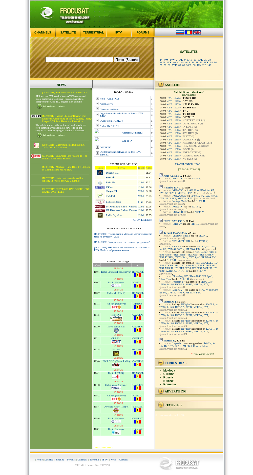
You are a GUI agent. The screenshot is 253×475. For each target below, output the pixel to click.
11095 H (171, 260)
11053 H (184, 279)
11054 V (201, 271)
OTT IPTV (105, 147)
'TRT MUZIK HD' (181, 241)
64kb (140, 202)
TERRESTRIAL (93, 32)
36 (162, 62)
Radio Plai (116, 314)
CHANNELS (42, 32)
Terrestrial (94, 459)
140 (209, 65)
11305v (177, 120)
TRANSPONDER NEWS (188, 164)
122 (204, 65)
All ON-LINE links (142, 220)
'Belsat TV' (177, 178)
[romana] (188, 33)
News (113, 459)
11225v (177, 98)
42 (178, 62)
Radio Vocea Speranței (116, 385)
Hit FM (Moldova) (116, 303)
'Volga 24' (177, 223)
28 (209, 59)
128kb (141, 182)
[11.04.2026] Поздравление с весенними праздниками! (122, 242)
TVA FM (110, 196)
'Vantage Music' (180, 201)
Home (39, 459)
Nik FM (116, 349)
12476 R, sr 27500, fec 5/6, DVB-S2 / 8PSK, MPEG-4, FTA (188, 305)
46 (187, 62)
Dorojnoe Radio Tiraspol (116, 406)
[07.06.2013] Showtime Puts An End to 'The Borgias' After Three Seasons (64, 157)
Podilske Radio (113, 202)
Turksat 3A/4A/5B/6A (175, 233)
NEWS (61, 85)
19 (200, 59)
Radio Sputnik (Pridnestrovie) (116, 272)
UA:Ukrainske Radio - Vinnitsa (121, 206)
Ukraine (168, 374)
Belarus (168, 381)
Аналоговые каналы (132, 132)
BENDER (138, 406)
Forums (71, 459)
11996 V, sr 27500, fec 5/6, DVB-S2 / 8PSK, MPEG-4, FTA (185, 283)
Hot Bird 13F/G (172, 187)
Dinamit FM (112, 172)
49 (193, 62)
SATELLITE (68, 32)
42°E (169, 98)
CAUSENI (137, 314)
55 (211, 62)
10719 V (196, 206)
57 (161, 65)
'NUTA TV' (177, 190)
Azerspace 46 (106, 103)
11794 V (203, 241)
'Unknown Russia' (181, 235)
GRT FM (116, 338)
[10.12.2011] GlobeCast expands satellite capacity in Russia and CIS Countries (62, 179)
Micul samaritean (116, 326)
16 (195, 59)
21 (205, 59)
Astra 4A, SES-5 (172, 175)
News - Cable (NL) (109, 98)
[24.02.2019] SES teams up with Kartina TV (64, 92)
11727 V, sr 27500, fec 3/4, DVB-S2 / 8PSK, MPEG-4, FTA (188, 291)
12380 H (196, 178)
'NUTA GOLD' (179, 195)
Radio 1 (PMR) (116, 373)
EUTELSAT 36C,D (174, 221)
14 (161, 59)
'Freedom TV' (179, 281)
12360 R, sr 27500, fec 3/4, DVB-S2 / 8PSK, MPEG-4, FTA (188, 330)
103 (199, 65)
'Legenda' (176, 343)
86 (183, 65)
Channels (82, 459)
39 (169, 62)
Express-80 (169, 340)
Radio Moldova (116, 282)
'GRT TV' (177, 246)
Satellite (60, 459)
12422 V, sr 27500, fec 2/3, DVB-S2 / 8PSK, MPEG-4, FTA (187, 248)
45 (182, 62)
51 (197, 62)
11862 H (200, 201)
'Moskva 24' (178, 289)
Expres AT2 (170, 301)
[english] (197, 33)
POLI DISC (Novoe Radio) (116, 361)
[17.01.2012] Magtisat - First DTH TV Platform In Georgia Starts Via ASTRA (66, 168)
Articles (49, 459)
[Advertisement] (61, 275)
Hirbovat (137, 303)
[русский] (180, 33)
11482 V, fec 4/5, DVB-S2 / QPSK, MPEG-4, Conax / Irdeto (187, 344)
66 (169, 65)
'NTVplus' (186, 304)
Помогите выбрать (109, 109)
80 (179, 65)
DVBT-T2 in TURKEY (111, 120)
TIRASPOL (138, 272)
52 (201, 62)
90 (188, 65)
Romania (169, 384)
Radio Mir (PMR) (116, 293)
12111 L (194, 223)
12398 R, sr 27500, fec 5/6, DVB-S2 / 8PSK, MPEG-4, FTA (188, 322)
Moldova (169, 370)
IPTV (118, 32)
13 (189, 59)
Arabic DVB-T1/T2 (109, 126)
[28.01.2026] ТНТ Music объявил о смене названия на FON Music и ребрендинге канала (122, 249)
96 (194, 65)
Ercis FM (110, 182)
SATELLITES (189, 51)
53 (206, 62)
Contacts (123, 459)
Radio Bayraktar (114, 215)
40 (174, 62)
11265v (177, 117)
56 (215, 62)
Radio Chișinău (116, 429)
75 (174, 65)
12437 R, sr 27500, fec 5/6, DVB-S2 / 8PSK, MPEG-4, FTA (188, 314)
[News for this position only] (161, 175)
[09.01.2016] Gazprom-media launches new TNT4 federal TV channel (63, 146)
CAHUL (137, 282)
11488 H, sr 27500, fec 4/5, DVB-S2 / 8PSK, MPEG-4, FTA (187, 191)
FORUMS (143, 32)
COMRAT (137, 338)
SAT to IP (127, 140)
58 (165, 65)
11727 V (203, 235)
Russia (168, 377)
